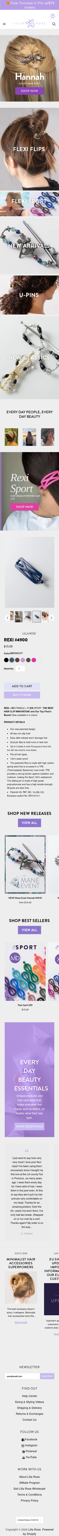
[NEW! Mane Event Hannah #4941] (25, 864)
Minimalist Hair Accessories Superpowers (21, 1263)
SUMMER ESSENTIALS (29, 209)
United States (28, 1520)
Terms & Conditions (29, 1494)
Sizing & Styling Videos (29, 1402)
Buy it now (22, 695)
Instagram (30, 1445)
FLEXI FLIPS (29, 149)
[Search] (54, 24)
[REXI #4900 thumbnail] (18, 617)
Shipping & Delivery (29, 1408)
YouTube (31, 1457)
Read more (44, 6)
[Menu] (4, 24)
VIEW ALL (29, 823)
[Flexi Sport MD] (25, 971)
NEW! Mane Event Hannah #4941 (25, 898)
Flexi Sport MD (25, 1005)
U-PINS (29, 295)
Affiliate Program (29, 1483)
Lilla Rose (29, 633)
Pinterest (31, 1451)
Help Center (29, 1396)
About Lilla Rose (29, 1477)
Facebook (30, 1439)
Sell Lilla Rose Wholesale (29, 1488)
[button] (24, 443)
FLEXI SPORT (29, 201)
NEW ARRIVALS (29, 246)
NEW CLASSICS (29, 357)
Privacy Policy (29, 1500)
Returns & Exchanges (29, 1414)
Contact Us (29, 1419)
